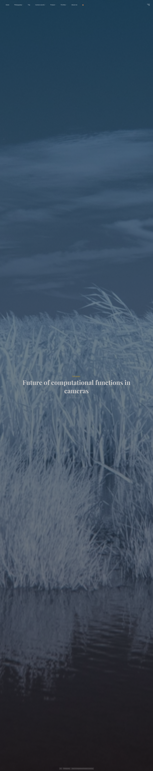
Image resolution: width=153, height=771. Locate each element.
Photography (76, 376)
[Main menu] (148, 5)
